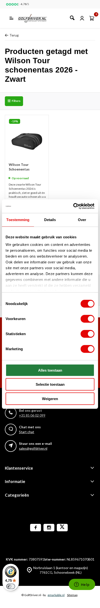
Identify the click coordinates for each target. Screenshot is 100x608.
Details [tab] (50, 219)
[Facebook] (35, 527)
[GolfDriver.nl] (38, 18)
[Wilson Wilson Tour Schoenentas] (27, 137)
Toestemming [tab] (17, 219)
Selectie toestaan (50, 384)
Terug (14, 35)
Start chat (26, 432)
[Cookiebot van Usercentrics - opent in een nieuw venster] (73, 206)
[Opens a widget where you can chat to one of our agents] (81, 585)
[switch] (87, 318)
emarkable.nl (56, 595)
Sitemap (72, 595)
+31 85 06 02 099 (32, 415)
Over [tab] (82, 219)
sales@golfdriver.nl (33, 448)
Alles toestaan (50, 370)
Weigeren (50, 398)
